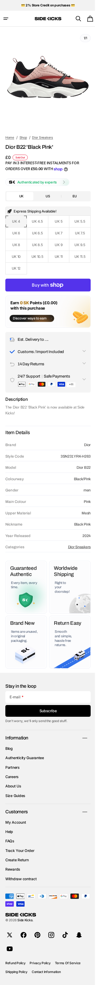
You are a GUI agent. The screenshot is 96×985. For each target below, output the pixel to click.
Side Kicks (25, 920)
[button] (6, 19)
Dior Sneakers (75, 547)
